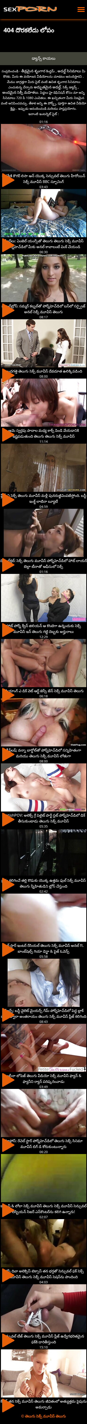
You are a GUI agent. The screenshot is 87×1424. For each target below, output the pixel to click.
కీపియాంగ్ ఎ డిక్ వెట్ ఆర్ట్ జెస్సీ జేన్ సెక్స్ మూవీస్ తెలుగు (43, 690)
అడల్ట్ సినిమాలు (69, 70)
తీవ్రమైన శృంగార (33, 70)
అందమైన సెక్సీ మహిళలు (20, 92)
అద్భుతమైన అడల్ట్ (47, 87)
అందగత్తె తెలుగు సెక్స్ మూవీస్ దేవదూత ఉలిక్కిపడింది (43, 371)
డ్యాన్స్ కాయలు (43, 58)
